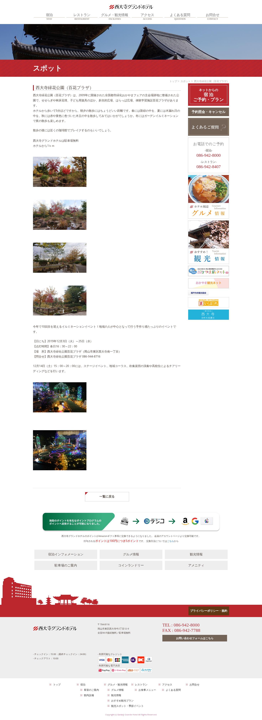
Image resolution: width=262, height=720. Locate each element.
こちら (170, 541)
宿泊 (49, 16)
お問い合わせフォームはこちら (195, 638)
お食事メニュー (147, 689)
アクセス (147, 16)
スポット (186, 81)
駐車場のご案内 (66, 565)
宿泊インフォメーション (65, 554)
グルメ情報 (131, 554)
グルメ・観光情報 (114, 16)
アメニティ (196, 565)
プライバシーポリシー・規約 (208, 610)
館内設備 (89, 695)
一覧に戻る (107, 496)
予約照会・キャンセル (208, 112)
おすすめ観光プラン (122, 700)
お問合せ (212, 16)
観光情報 (196, 554)
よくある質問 (180, 16)
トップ (173, 81)
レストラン (81, 16)
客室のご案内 (91, 689)
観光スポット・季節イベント (127, 706)
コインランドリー (131, 565)
